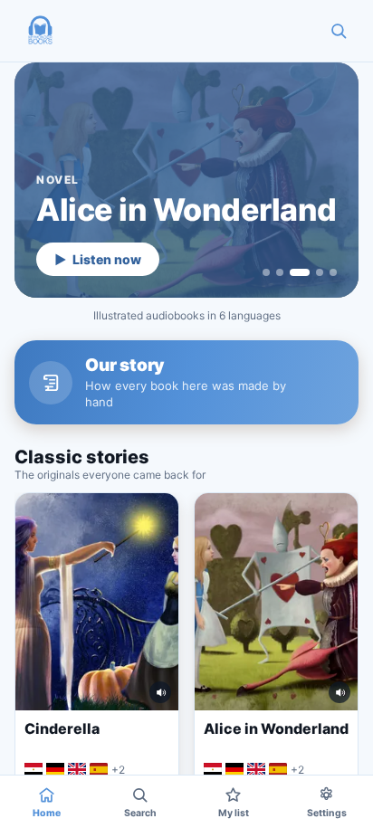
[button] (39, 30)
